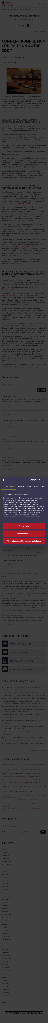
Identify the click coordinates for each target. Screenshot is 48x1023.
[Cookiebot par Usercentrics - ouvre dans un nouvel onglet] (30, 479)
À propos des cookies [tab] (36, 486)
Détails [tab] (21, 486)
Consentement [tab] (9, 486)
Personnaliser (22, 533)
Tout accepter (24, 526)
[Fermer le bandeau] (44, 480)
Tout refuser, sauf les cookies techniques (24, 541)
